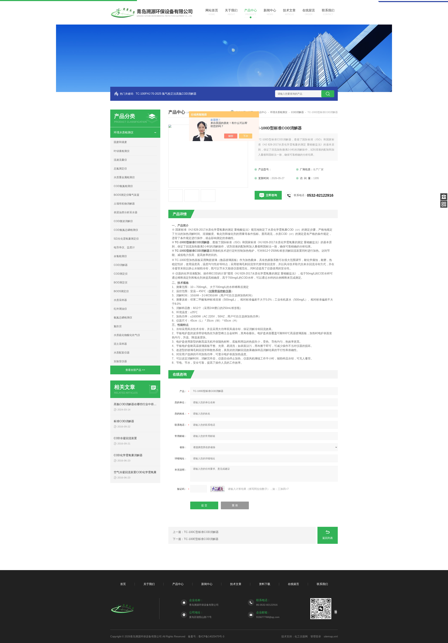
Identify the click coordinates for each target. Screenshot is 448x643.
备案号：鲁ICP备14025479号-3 (206, 636)
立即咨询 (271, 195)
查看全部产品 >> (135, 369)
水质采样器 (120, 299)
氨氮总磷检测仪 (123, 317)
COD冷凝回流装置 (125, 438)
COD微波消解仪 (123, 221)
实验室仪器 (120, 361)
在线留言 (293, 584)
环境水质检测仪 (123, 132)
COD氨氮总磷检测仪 (126, 229)
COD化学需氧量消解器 (128, 455)
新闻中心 (206, 584)
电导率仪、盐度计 (124, 247)
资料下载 (264, 584)
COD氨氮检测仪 (123, 186)
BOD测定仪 (120, 282)
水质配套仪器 (122, 352)
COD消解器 (121, 264)
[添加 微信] (443, 204)
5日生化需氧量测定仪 (126, 238)
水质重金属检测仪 (124, 177)
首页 (123, 584)
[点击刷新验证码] (217, 489)
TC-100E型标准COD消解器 (201, 538)
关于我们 (149, 584)
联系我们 (322, 584)
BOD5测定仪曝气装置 (126, 194)
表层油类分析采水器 (125, 212)
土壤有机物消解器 (124, 203)
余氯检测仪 (120, 256)
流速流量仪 (120, 159)
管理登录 (315, 636)
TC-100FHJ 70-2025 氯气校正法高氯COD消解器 (166, 93)
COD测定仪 (121, 273)
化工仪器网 (301, 636)
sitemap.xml (331, 636)
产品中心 (262, 112)
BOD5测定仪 (121, 291)
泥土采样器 (120, 343)
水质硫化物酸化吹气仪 (127, 335)
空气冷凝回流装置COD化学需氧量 (135, 472)
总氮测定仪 (120, 168)
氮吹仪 (118, 326)
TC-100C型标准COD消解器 (201, 531)
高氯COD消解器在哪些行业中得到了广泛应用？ (143, 404)
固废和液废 (120, 142)
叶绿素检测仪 (122, 150)
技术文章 (235, 584)
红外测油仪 (120, 308)
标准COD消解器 (124, 421)
